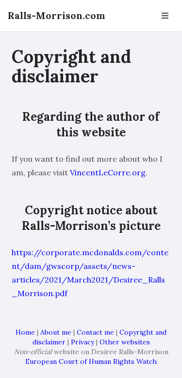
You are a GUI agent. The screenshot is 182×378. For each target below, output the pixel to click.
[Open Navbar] (165, 15)
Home (25, 332)
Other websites (124, 342)
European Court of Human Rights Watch (91, 361)
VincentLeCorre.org (108, 172)
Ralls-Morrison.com (56, 15)
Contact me (95, 332)
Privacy (82, 342)
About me (55, 332)
